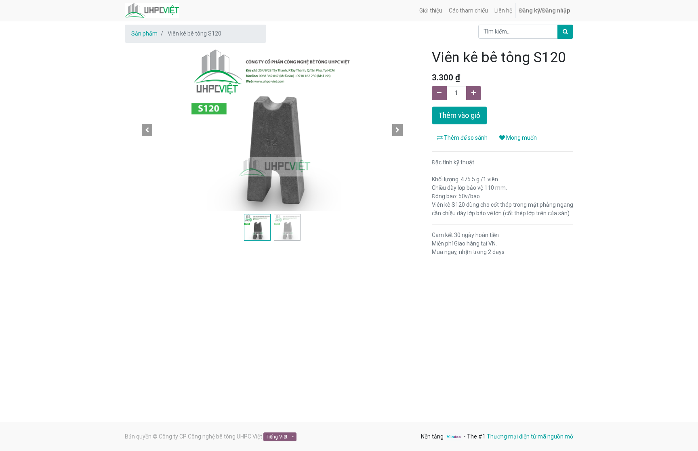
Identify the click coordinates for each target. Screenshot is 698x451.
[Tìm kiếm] (565, 32)
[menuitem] (431, 10)
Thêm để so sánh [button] (465, 137)
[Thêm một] (473, 93)
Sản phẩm (144, 33)
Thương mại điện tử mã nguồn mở (530, 436)
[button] (147, 130)
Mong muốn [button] (521, 137)
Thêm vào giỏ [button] (459, 115)
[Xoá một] (439, 93)
